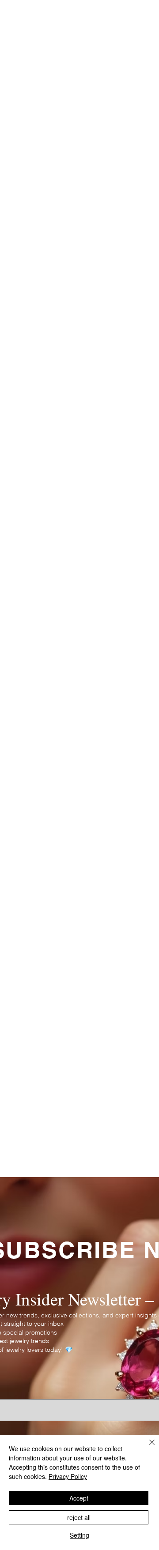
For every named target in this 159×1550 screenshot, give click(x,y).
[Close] (146, 1447)
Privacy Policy (68, 1476)
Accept (78, 1498)
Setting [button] (79, 1535)
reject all (79, 1517)
